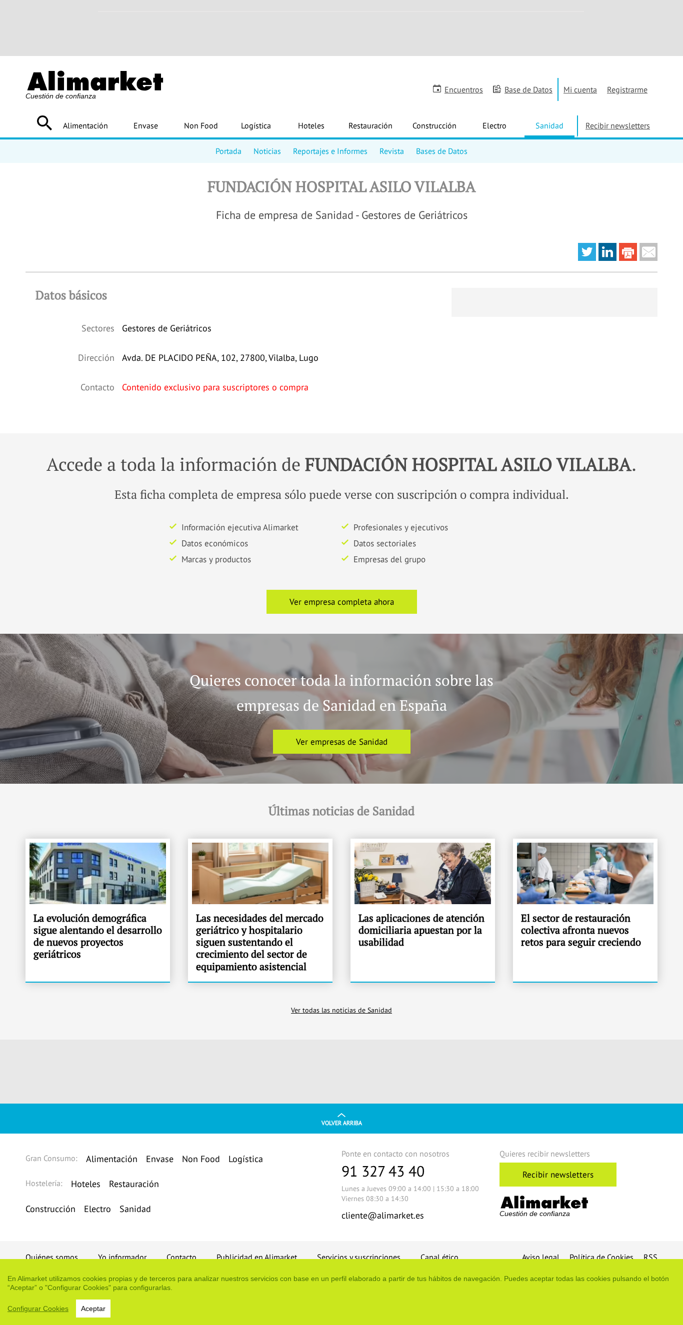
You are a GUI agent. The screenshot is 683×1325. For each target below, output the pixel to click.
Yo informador (122, 1257)
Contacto (181, 1257)
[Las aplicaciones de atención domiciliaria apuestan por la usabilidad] (422, 910)
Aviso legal (541, 1257)
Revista (392, 151)
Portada (229, 151)
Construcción (434, 125)
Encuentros (463, 89)
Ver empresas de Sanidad (342, 741)
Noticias (267, 151)
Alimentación (85, 125)
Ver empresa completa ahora (342, 601)
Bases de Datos (442, 151)
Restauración (370, 125)
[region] (341, 1292)
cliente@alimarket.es (383, 1215)
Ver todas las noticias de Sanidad (341, 1010)
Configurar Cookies (38, 1309)
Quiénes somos (52, 1257)
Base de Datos (528, 89)
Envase (146, 125)
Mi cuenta (580, 89)
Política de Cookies (602, 1257)
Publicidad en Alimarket (256, 1257)
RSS (651, 1257)
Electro (494, 125)
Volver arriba (342, 1123)
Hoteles (311, 125)
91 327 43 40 (383, 1171)
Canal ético (439, 1257)
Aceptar (93, 1309)
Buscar (44, 122)
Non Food (201, 125)
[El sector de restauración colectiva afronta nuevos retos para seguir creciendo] (585, 910)
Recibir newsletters (618, 125)
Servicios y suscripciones (358, 1257)
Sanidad (550, 125)
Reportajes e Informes (330, 151)
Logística (256, 125)
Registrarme (627, 89)
